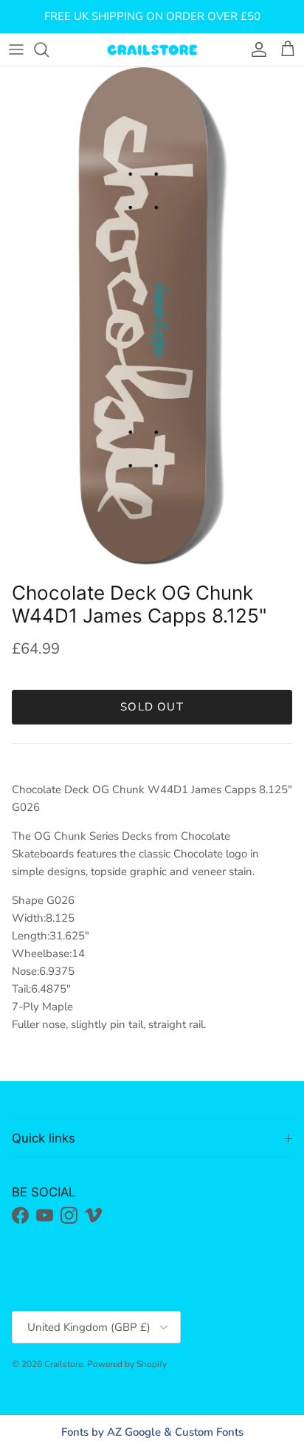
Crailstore (63, 1364)
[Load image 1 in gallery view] (152, 320)
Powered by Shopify (127, 1364)
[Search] (48, 49)
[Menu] (16, 49)
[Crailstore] (152, 49)
